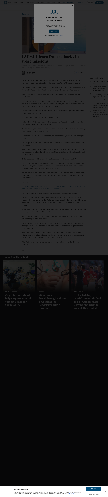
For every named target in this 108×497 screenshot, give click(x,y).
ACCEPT (93, 488)
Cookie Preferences (93, 494)
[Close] (105, 491)
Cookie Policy (70, 493)
